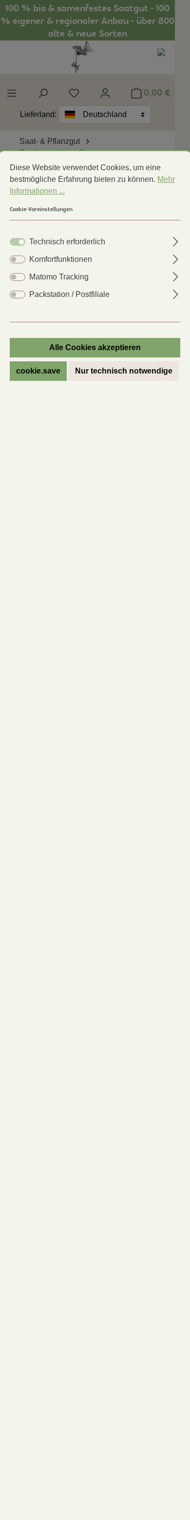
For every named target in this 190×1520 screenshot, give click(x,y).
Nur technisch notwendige (123, 371)
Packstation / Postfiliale (69, 294)
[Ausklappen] (175, 240)
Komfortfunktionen (60, 259)
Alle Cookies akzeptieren (95, 347)
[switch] (17, 259)
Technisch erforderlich (67, 241)
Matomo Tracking (59, 277)
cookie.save (38, 371)
